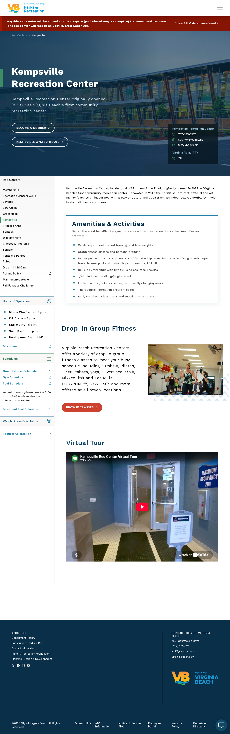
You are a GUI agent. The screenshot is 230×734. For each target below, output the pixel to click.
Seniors (8, 249)
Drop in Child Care (15, 267)
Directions (10, 346)
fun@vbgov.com (188, 145)
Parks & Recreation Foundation (30, 653)
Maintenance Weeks (16, 279)
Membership (11, 189)
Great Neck (10, 213)
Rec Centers (19, 35)
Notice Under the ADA (130, 725)
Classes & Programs (16, 243)
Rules (6, 261)
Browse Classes (80, 407)
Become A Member (31, 127)
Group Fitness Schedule (20, 371)
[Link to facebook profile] (18, 665)
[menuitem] (34, 646)
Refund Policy (12, 273)
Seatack (8, 231)
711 (180, 158)
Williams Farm (12, 237)
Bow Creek (10, 207)
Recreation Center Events (19, 195)
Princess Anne (12, 225)
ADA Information (102, 725)
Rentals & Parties (14, 255)
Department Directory (201, 725)
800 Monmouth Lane (190, 139)
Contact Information (23, 648)
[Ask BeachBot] (221, 725)
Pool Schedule (13, 383)
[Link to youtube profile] (28, 665)
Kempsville (38, 35)
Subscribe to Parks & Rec (27, 643)
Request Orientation (17, 433)
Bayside (8, 201)
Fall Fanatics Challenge (18, 285)
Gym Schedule (13, 377)
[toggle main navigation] (220, 8)
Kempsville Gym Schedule (37, 142)
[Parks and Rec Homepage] (26, 8)
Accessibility (83, 723)
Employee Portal (154, 725)
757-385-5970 (187, 134)
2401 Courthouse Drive (185, 640)
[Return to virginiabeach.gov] (194, 678)
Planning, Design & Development (32, 659)
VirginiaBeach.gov (182, 656)
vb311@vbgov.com (182, 651)
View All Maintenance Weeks (197, 23)
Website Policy (177, 725)
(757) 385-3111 (180, 646)
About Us (19, 633)
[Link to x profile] (13, 665)
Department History (23, 637)
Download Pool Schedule (20, 409)
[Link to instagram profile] (23, 665)
